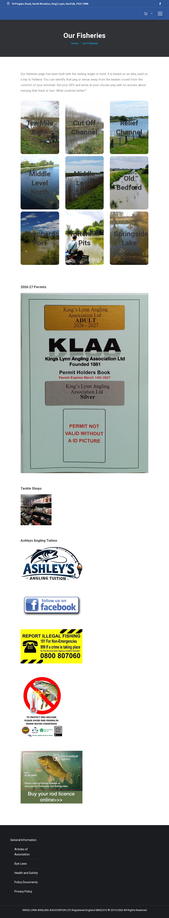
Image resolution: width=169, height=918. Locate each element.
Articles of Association (22, 852)
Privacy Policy (23, 891)
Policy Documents (26, 882)
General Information (23, 840)
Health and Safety (26, 873)
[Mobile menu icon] (160, 13)
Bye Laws (20, 863)
